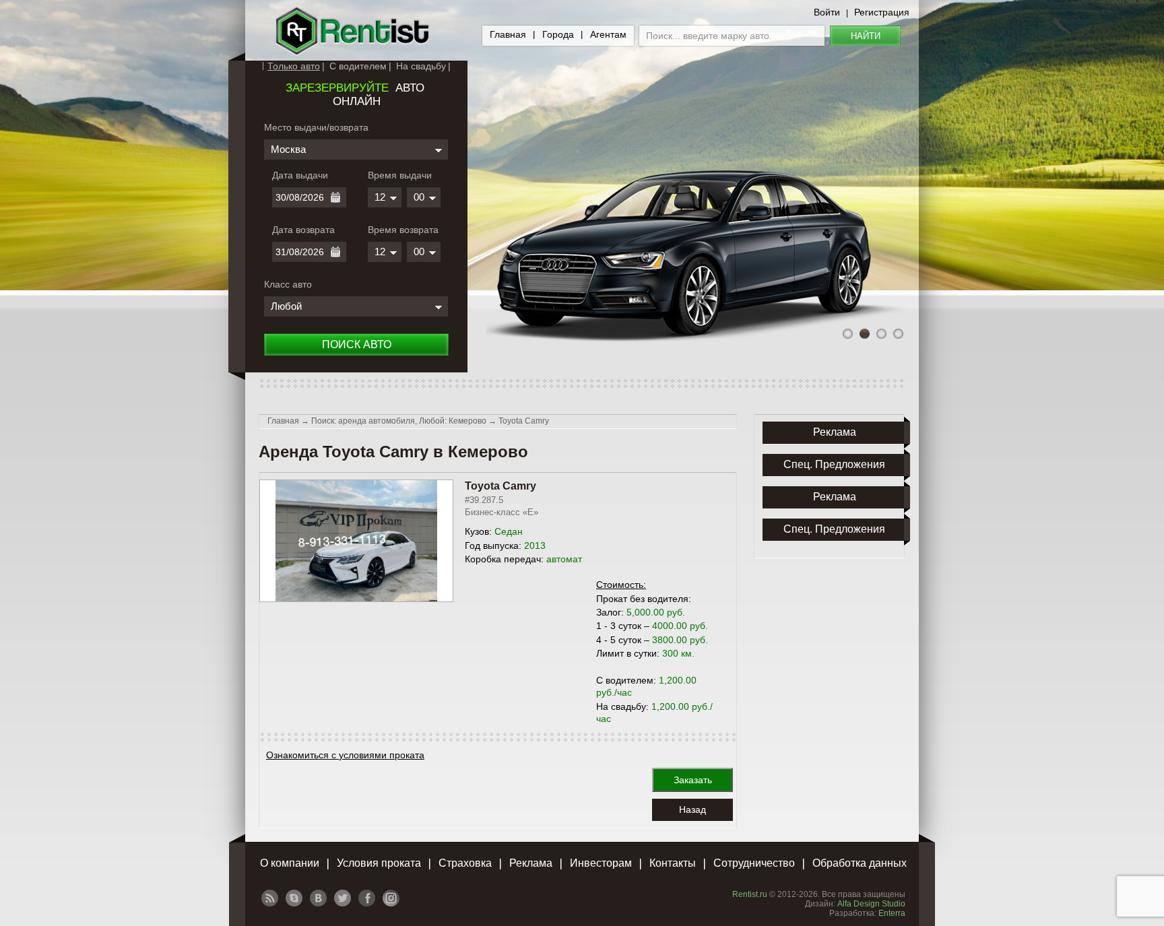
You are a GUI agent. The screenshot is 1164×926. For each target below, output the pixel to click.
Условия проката (379, 863)
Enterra (891, 913)
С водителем (358, 66)
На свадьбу (421, 66)
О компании (289, 863)
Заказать (693, 779)
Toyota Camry (523, 421)
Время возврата (403, 229)
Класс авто (288, 284)
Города (558, 34)
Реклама (530, 863)
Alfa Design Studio (871, 903)
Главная (508, 34)
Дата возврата (303, 229)
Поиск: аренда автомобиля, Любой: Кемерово (398, 421)
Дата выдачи (300, 175)
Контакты (672, 863)
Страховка (465, 863)
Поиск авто (356, 344)
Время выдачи (400, 175)
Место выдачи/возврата (316, 127)
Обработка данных (859, 863)
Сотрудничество (754, 863)
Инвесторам (601, 863)
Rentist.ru (749, 894)
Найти (865, 36)
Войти (827, 12)
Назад (692, 809)
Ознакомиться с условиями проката (345, 755)
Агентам (608, 34)
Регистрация (881, 12)
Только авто (293, 66)
